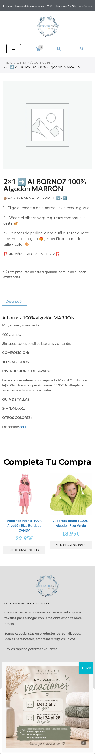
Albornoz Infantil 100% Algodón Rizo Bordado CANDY (24, 525)
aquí (22, 426)
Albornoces (40, 62)
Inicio (8, 62)
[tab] (14, 301)
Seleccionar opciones (24, 549)
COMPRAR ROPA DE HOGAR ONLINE (27, 603)
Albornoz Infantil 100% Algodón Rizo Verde (70, 523)
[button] (13, 48)
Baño (21, 62)
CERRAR (85, 668)
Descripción (15, 301)
